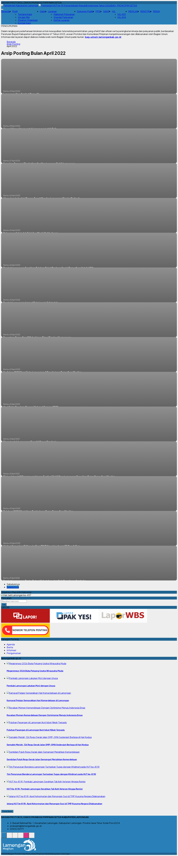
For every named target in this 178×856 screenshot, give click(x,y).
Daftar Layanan (62, 20)
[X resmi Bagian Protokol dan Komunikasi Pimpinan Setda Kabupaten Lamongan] (20, 836)
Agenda (11, 644)
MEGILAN (133, 11)
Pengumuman (14, 653)
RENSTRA (145, 11)
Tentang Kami (25, 14)
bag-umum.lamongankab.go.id (103, 36)
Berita (10, 647)
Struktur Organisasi (28, 20)
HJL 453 (121, 14)
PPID (98, 11)
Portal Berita (7, 811)
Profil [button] (15, 11)
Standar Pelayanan (63, 17)
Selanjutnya (13, 587)
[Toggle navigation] (2, 9)
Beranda (5, 11)
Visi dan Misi (24, 17)
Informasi (11, 650)
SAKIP (106, 11)
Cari (3, 604)
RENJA (156, 11)
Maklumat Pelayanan (64, 14)
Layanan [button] (52, 11)
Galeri (43, 11)
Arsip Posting (13, 44)
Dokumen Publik (85, 11)
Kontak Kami (24, 23)
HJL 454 (121, 17)
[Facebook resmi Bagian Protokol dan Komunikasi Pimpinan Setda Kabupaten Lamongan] (15, 836)
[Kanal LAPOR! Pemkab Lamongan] (9, 836)
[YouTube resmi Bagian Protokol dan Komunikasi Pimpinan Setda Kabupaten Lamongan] (31, 836)
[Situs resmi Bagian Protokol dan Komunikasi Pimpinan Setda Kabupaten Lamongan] (4, 836)
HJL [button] (114, 11)
